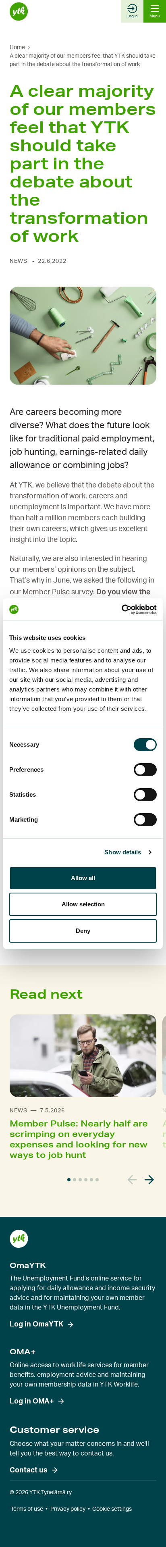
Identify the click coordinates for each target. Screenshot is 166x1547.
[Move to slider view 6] (97, 1179)
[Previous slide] (132, 1180)
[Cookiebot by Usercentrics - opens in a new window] (121, 609)
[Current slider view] (69, 1179)
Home (17, 47)
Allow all (83, 877)
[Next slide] (149, 1180)
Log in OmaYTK (36, 1324)
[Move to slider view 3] (80, 1179)
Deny (83, 930)
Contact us (29, 1470)
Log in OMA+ (32, 1401)
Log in (132, 16)
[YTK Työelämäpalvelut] (19, 11)
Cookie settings (112, 1509)
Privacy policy (67, 1509)
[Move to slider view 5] (91, 1179)
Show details (122, 852)
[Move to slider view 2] (74, 1179)
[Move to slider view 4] (85, 1179)
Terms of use (27, 1509)
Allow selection (83, 904)
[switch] (145, 769)
